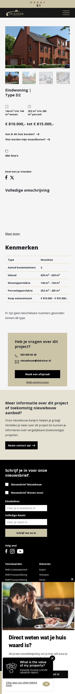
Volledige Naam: (15, 515)
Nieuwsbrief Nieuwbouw (26, 484)
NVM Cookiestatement (16, 569)
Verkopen (44, 574)
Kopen (42, 569)
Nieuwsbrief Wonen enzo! (27, 492)
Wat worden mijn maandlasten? (25, 139)
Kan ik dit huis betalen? (20, 134)
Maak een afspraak (37, 374)
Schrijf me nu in (26, 533)
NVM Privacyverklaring (16, 574)
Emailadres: (12, 501)
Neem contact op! (19, 445)
